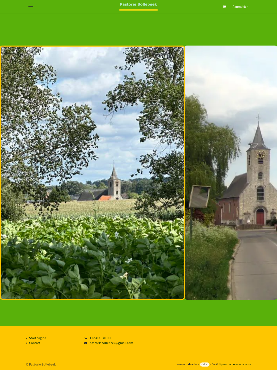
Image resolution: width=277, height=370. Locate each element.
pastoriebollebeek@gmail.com (111, 343)
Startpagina (37, 338)
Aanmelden (240, 6)
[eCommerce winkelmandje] (224, 6)
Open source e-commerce (235, 364)
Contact (35, 343)
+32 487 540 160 (100, 338)
